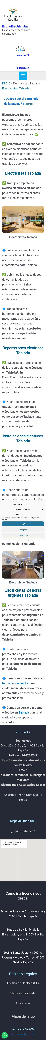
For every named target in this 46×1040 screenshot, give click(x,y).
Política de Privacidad (23, 993)
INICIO (6, 83)
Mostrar (29, 103)
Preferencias (23, 536)
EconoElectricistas (15, 26)
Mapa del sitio (23, 1016)
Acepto (23, 524)
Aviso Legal (23, 1003)
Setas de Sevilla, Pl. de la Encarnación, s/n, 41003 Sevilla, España (23, 934)
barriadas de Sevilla (15, 683)
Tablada (24, 712)
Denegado (23, 530)
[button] (43, 509)
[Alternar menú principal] (23, 76)
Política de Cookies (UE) (23, 983)
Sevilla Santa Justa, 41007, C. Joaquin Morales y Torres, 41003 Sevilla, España (23, 957)
